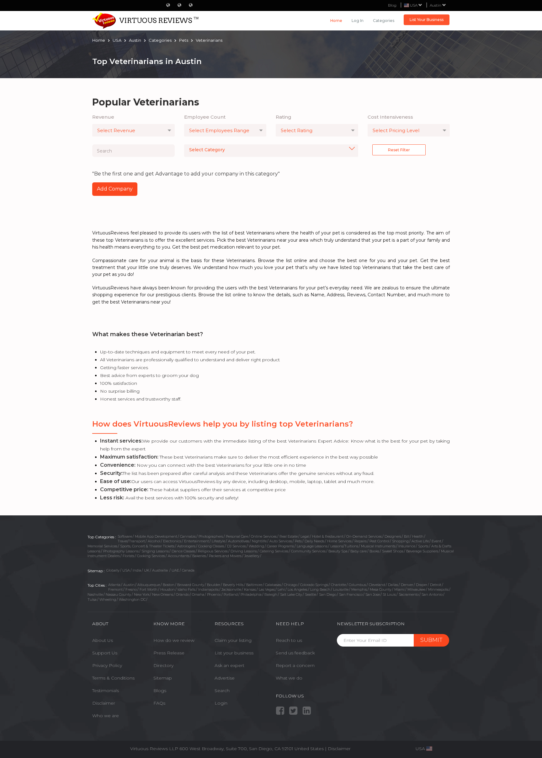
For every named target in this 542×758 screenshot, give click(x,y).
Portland (231, 594)
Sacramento (409, 594)
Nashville (95, 594)
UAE (175, 570)
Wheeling (107, 599)
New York (141, 594)
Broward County (190, 585)
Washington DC (132, 599)
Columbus (357, 585)
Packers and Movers (225, 556)
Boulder (213, 585)
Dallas (393, 585)
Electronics (172, 541)
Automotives (238, 541)
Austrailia (160, 570)
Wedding (256, 546)
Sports (423, 546)
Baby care (358, 551)
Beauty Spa (338, 551)
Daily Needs (314, 541)
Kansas (250, 589)
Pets (298, 541)
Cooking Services (151, 556)
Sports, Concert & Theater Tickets (147, 546)
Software (125, 536)
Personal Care (237, 536)
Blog (392, 5)
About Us (102, 640)
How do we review (173, 640)
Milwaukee (416, 589)
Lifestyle (218, 541)
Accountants (178, 556)
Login (221, 703)
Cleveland (377, 585)
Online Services (264, 536)
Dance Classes (183, 551)
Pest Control (379, 541)
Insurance (406, 546)
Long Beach (320, 589)
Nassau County (118, 594)
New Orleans (162, 594)
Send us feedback (295, 653)
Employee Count (205, 117)
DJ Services (236, 546)
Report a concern (295, 665)
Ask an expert (229, 665)
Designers (393, 536)
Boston (168, 585)
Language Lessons (312, 546)
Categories (383, 20)
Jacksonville (231, 589)
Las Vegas (267, 589)
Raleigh (270, 594)
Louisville (340, 589)
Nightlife (259, 541)
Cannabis (188, 536)
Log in (358, 20)
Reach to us (289, 640)
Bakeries (199, 556)
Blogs (159, 690)
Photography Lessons (121, 551)
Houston (167, 589)
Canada (188, 570)
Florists (128, 556)
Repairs (360, 541)
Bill (406, 536)
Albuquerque (148, 585)
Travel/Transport (131, 541)
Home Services (339, 541)
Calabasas (273, 585)
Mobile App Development (156, 536)
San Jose (372, 594)
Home (336, 20)
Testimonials (105, 690)
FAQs (159, 703)
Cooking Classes (211, 546)
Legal (304, 536)
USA (126, 570)
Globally (113, 570)
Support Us (104, 653)
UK (146, 570)
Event (436, 541)
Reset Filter (399, 150)
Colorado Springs (314, 585)
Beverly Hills (233, 585)
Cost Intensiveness (390, 117)
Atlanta (114, 585)
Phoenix (214, 594)
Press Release (168, 653)
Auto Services (280, 541)
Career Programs (280, 546)
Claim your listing (233, 640)
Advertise (225, 678)
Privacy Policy (107, 665)
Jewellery (251, 556)
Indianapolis (208, 589)
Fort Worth (148, 589)
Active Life (420, 541)
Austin (436, 5)
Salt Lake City (291, 594)
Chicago (290, 585)
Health (417, 536)
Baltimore (254, 585)
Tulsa (92, 599)
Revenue (103, 117)
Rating (283, 117)
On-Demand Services (364, 536)
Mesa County (380, 589)
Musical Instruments (378, 546)
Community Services (308, 551)
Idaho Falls (186, 589)
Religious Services (213, 551)
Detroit (435, 585)
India (137, 570)
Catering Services (274, 551)
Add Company (115, 189)
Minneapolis (438, 589)
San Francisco (351, 594)
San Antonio (432, 594)
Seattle (310, 594)
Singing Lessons (155, 551)
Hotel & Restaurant (327, 536)
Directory (163, 665)
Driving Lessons (244, 551)
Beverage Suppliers (422, 551)
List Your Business (427, 19)
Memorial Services (102, 546)
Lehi (281, 589)
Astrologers (186, 546)
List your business (234, 653)
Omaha (198, 594)
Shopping (400, 541)
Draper (421, 585)
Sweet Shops (392, 551)
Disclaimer (103, 703)
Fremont (115, 589)
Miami (399, 589)
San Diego (327, 594)
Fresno (131, 589)
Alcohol (154, 541)
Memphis (359, 589)
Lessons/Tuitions (344, 546)
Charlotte (338, 585)
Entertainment (196, 541)
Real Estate (288, 536)
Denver (407, 585)
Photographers (211, 536)
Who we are (105, 715)
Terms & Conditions (113, 678)
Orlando (182, 594)
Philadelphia (251, 594)
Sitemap (162, 678)
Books (374, 551)
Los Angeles (297, 589)
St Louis (389, 594)
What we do (289, 678)
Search (222, 690)
